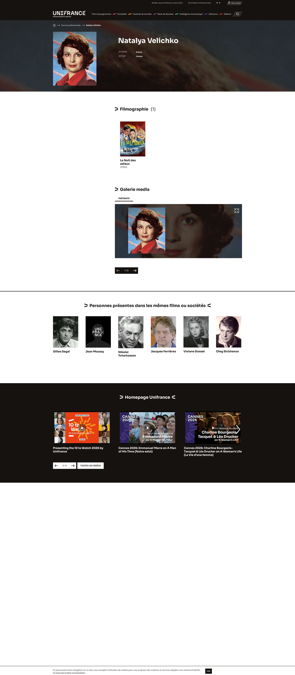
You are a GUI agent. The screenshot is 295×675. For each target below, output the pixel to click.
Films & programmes (101, 14)
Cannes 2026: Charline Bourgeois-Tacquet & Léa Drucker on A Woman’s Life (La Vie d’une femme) (147, 451)
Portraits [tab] (124, 198)
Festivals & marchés (142, 14)
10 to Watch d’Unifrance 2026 (199, 3)
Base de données (166, 14)
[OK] (208, 671)
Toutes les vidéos (90, 465)
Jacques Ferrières (163, 351)
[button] (237, 211)
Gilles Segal (61, 351)
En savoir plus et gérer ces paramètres (69, 673)
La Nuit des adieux (128, 162)
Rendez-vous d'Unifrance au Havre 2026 (167, 3)
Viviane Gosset (194, 351)
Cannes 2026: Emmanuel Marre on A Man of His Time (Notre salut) (82, 449)
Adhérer (227, 14)
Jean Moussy (95, 351)
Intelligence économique (191, 14)
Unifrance (213, 14)
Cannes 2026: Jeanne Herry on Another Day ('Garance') (211, 449)
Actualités (122, 14)
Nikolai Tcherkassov (127, 353)
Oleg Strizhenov (227, 351)
